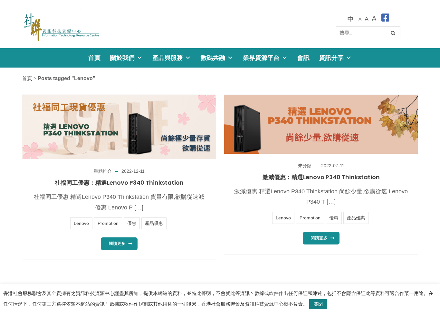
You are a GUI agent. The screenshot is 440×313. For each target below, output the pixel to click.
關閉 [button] (318, 304)
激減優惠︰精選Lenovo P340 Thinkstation (321, 177)
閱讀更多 (117, 243)
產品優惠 (154, 223)
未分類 (304, 165)
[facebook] (385, 19)
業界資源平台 (261, 58)
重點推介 (103, 171)
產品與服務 (167, 58)
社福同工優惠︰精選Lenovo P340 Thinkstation (119, 183)
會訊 (303, 58)
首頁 (94, 58)
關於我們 (122, 58)
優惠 (131, 223)
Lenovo (81, 223)
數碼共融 (213, 58)
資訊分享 (331, 58)
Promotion (108, 223)
